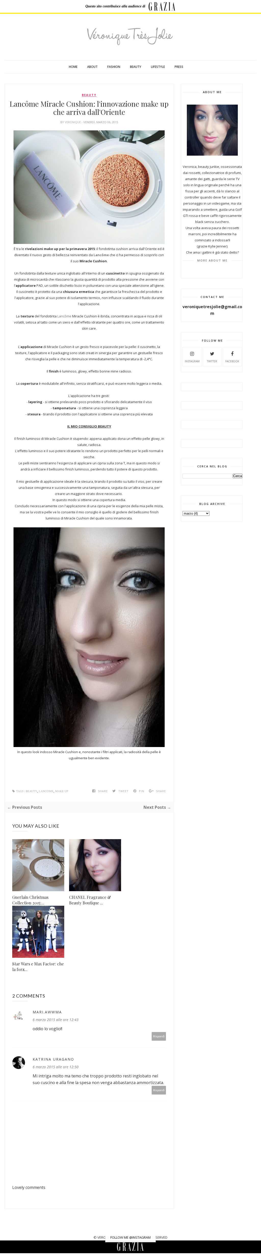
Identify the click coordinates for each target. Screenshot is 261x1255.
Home (73, 67)
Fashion (113, 67)
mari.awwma (47, 1012)
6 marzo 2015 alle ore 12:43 (56, 1019)
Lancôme (102, 255)
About (92, 67)
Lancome (46, 791)
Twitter (212, 361)
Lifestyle (158, 67)
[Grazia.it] (162, 6)
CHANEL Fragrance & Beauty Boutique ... (90, 899)
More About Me (212, 260)
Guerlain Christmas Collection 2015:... (30, 899)
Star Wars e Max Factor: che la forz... (38, 966)
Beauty (135, 67)
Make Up (61, 791)
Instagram (192, 361)
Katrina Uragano (53, 1059)
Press (179, 67)
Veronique (73, 122)
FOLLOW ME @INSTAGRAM (130, 1237)
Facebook (232, 361)
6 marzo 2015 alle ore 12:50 (56, 1066)
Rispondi (159, 1036)
